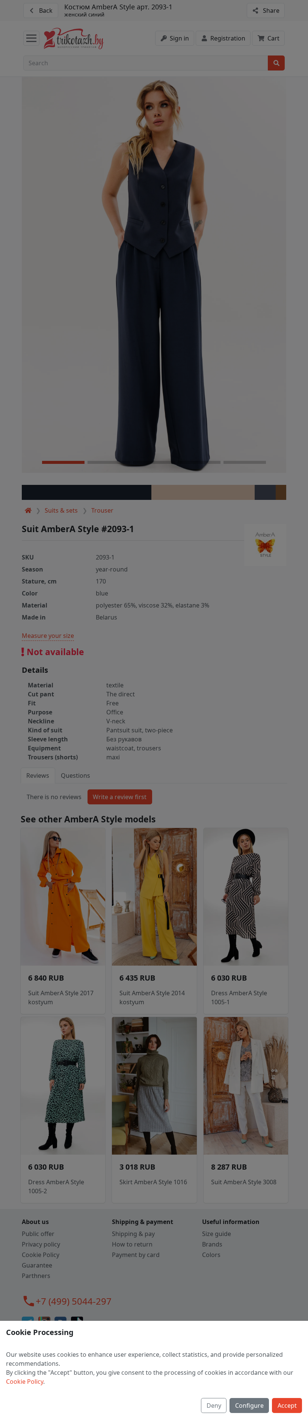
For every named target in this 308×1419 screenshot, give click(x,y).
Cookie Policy (24, 1381)
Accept (287, 1405)
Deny (214, 1405)
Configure (249, 1405)
